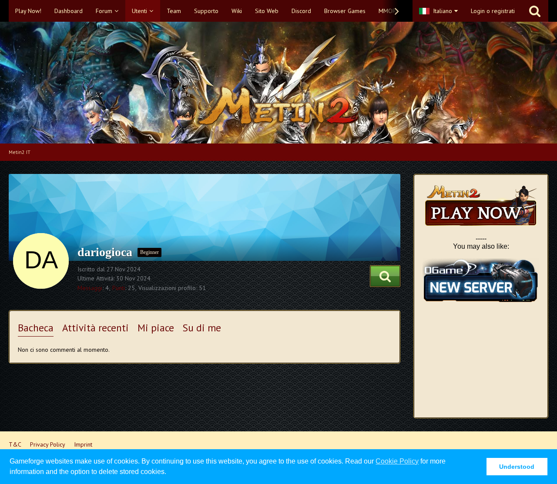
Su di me (202, 327)
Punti (118, 288)
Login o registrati (493, 11)
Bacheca (36, 327)
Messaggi (89, 288)
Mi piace (156, 327)
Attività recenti (95, 327)
